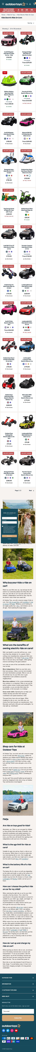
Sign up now (9, 535)
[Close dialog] (34, 510)
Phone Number (4, 520)
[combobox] (3, 522)
